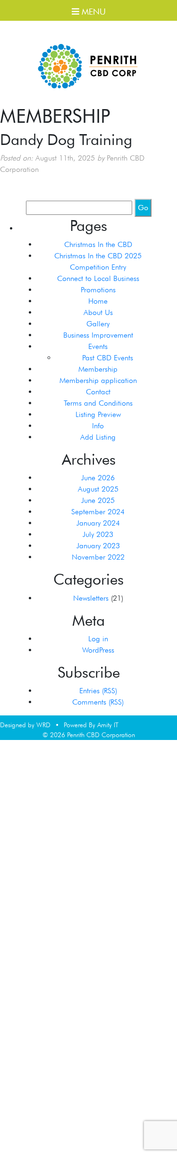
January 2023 (98, 545)
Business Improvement (98, 335)
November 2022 (98, 556)
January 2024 (98, 522)
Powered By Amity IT (91, 725)
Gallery (98, 323)
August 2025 (98, 488)
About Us (98, 312)
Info (98, 425)
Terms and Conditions (98, 403)
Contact (98, 391)
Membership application (98, 380)
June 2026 (98, 477)
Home (98, 301)
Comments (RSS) (98, 701)
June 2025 (98, 500)
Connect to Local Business (98, 278)
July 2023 (98, 534)
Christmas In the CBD (98, 244)
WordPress (98, 650)
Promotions (98, 289)
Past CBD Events (107, 357)
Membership (98, 369)
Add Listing (98, 437)
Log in (98, 638)
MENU (92, 12)
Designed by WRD (25, 725)
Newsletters (91, 598)
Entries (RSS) (98, 690)
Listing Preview (98, 414)
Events (98, 346)
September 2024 (98, 511)
